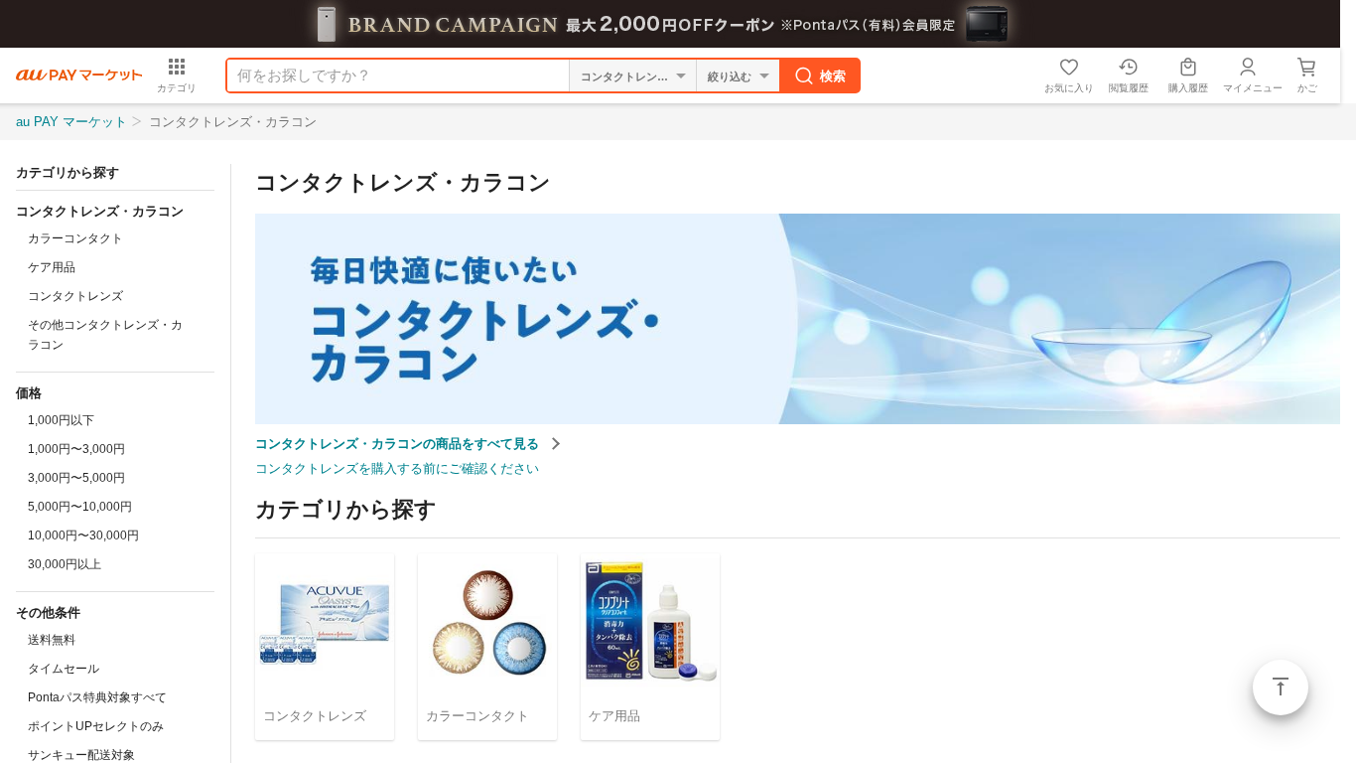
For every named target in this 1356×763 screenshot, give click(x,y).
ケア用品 (51, 267)
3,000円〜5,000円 (76, 478)
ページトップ (1280, 687)
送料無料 (51, 640)
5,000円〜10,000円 (80, 507)
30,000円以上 (64, 564)
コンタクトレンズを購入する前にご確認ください (397, 468)
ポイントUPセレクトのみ (96, 726)
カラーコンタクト (75, 238)
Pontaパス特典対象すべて (97, 697)
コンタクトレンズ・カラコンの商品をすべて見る (399, 443)
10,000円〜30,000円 (83, 535)
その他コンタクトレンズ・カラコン (105, 335)
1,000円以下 (61, 420)
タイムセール (63, 669)
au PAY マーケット (71, 121)
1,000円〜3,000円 (76, 449)
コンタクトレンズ (75, 296)
